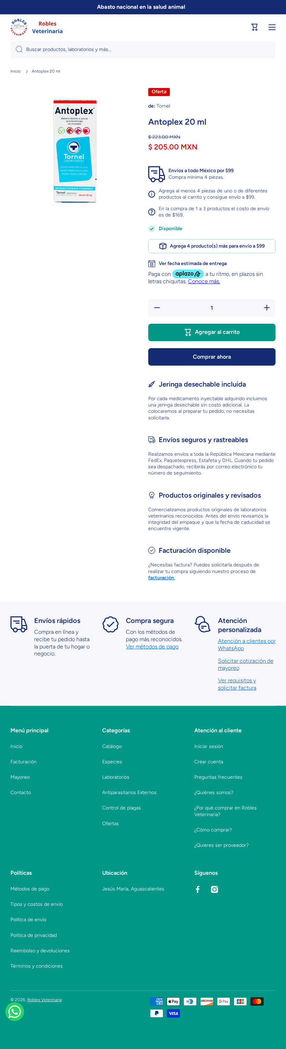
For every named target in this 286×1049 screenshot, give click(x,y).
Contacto (20, 792)
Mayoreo (20, 777)
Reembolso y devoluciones (40, 951)
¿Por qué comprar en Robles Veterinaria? (225, 811)
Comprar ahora (212, 356)
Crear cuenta (208, 762)
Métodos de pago (29, 889)
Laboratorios (115, 777)
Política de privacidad (33, 935)
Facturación (23, 762)
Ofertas (110, 824)
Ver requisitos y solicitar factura (237, 684)
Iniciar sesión (208, 746)
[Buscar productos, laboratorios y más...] (16, 49)
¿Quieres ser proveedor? (221, 845)
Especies (112, 762)
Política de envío (28, 920)
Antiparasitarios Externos (129, 792)
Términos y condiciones (36, 966)
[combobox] (143, 49)
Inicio (15, 71)
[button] (254, 27)
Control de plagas (121, 808)
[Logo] (36, 27)
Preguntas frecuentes (218, 777)
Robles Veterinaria (44, 999)
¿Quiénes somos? (213, 792)
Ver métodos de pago (152, 646)
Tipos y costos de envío (36, 904)
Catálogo (112, 746)
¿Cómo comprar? (213, 830)
